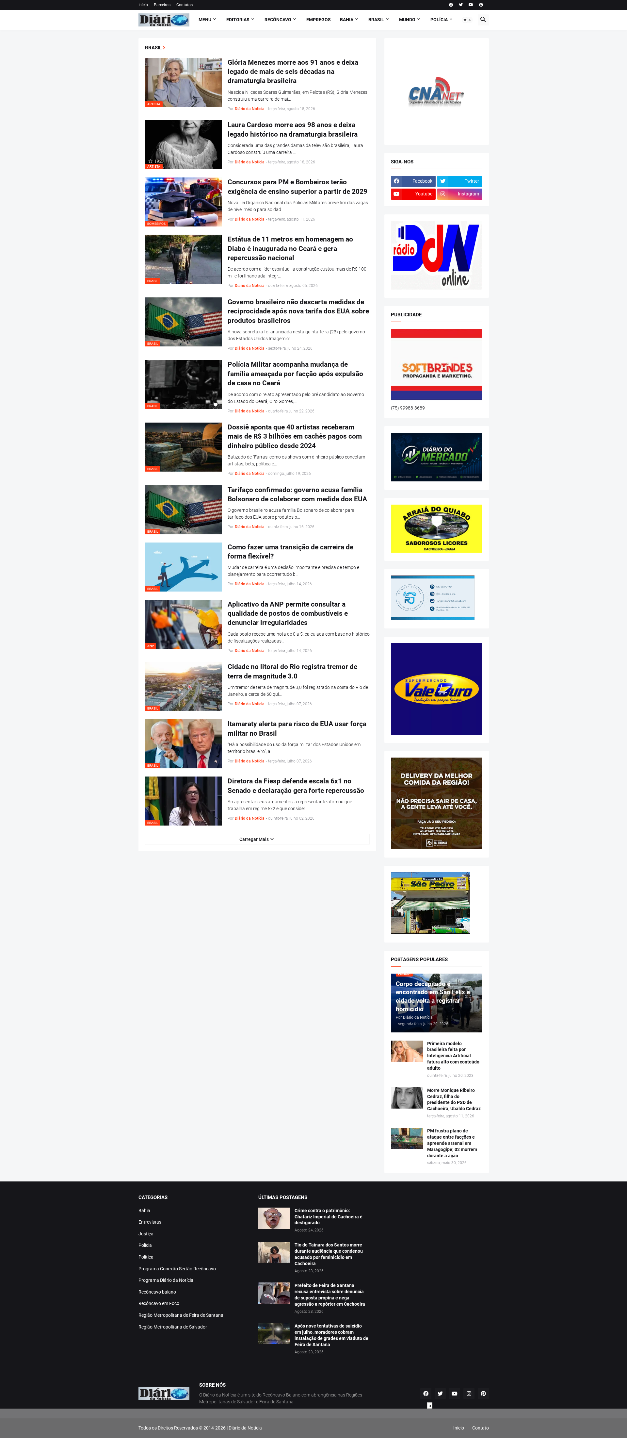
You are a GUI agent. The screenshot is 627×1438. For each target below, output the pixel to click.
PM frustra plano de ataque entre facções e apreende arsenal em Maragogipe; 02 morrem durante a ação (452, 1143)
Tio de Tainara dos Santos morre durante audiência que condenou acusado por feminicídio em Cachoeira (329, 1254)
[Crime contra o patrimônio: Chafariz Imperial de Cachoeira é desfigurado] (274, 1218)
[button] (467, 20)
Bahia (144, 1210)
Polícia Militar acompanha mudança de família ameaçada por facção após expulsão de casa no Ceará (295, 373)
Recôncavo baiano (157, 1292)
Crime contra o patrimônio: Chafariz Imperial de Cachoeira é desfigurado (328, 1217)
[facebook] (451, 5)
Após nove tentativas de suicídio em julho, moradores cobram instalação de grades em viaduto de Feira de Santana (331, 1335)
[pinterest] (481, 5)
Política (145, 1257)
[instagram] (468, 1393)
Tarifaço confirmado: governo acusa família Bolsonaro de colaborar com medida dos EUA (297, 494)
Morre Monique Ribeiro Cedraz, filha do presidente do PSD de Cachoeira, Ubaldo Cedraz (454, 1100)
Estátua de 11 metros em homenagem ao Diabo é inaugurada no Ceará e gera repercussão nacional (290, 248)
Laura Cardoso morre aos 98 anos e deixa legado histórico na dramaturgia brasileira (293, 129)
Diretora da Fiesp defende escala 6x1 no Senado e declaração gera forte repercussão (296, 785)
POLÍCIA (439, 19)
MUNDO (407, 19)
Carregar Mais (254, 839)
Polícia (145, 1245)
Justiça (145, 1233)
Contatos (184, 5)
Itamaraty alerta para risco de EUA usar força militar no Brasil (297, 728)
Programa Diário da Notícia (165, 1280)
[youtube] (471, 5)
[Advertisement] (313, 1423)
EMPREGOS (318, 19)
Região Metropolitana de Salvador (172, 1326)
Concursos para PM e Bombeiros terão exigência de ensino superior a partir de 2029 (297, 186)
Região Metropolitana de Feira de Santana (180, 1315)
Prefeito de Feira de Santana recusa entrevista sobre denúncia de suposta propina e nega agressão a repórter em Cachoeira (330, 1295)
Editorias (237, 19)
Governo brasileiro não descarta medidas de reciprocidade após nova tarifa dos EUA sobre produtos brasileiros (298, 311)
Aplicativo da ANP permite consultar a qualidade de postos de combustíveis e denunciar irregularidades (288, 613)
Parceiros (162, 5)
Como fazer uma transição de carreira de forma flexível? (290, 551)
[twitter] (461, 5)
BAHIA (346, 19)
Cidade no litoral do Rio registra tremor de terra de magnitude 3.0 (292, 671)
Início (143, 5)
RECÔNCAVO (278, 19)
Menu (205, 19)
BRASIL (376, 19)
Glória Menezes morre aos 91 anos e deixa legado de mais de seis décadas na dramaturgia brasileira (293, 72)
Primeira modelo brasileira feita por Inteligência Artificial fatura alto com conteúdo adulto (453, 1056)
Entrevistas (149, 1222)
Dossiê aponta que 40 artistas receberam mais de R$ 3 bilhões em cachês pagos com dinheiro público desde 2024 (295, 436)
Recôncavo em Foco (158, 1303)
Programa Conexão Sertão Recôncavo (177, 1268)
